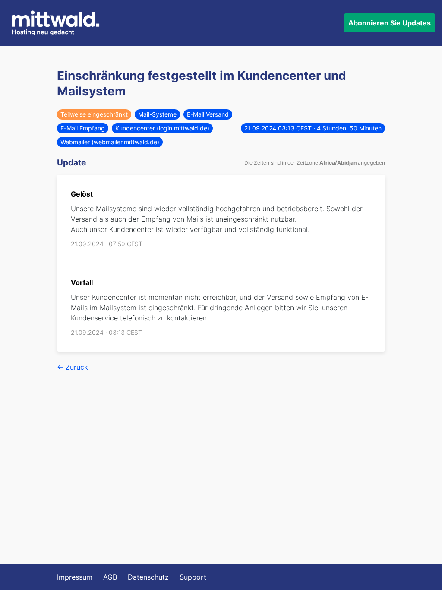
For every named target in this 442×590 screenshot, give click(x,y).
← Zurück (72, 367)
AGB (110, 577)
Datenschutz (148, 577)
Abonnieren (389, 23)
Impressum (74, 577)
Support (193, 577)
